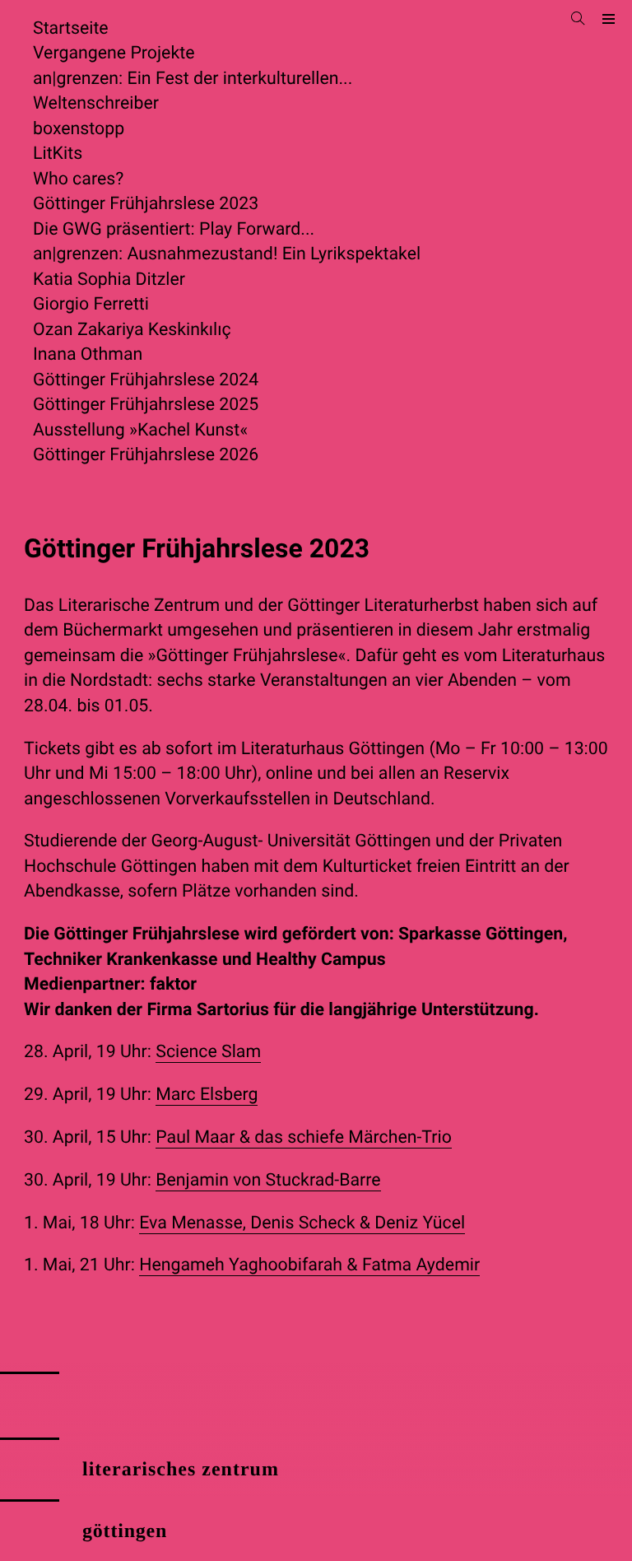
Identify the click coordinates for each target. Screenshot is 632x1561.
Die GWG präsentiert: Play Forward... (173, 229)
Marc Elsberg (207, 1094)
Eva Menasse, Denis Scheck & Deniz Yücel (302, 1223)
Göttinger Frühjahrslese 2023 (145, 203)
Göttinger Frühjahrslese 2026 (145, 455)
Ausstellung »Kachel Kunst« (140, 430)
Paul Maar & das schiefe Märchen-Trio (304, 1137)
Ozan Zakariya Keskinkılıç (132, 329)
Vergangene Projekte (113, 53)
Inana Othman (87, 354)
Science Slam (208, 1051)
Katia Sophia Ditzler (109, 279)
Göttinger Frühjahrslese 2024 (145, 380)
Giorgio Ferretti (91, 304)
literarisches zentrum (180, 1469)
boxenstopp (78, 129)
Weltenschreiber (96, 103)
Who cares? (78, 179)
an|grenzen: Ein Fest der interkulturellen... (192, 78)
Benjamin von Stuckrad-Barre (268, 1180)
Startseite (71, 28)
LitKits (57, 153)
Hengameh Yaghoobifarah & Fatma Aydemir (309, 1265)
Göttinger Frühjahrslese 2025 (145, 404)
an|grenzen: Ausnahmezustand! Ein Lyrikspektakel (227, 254)
